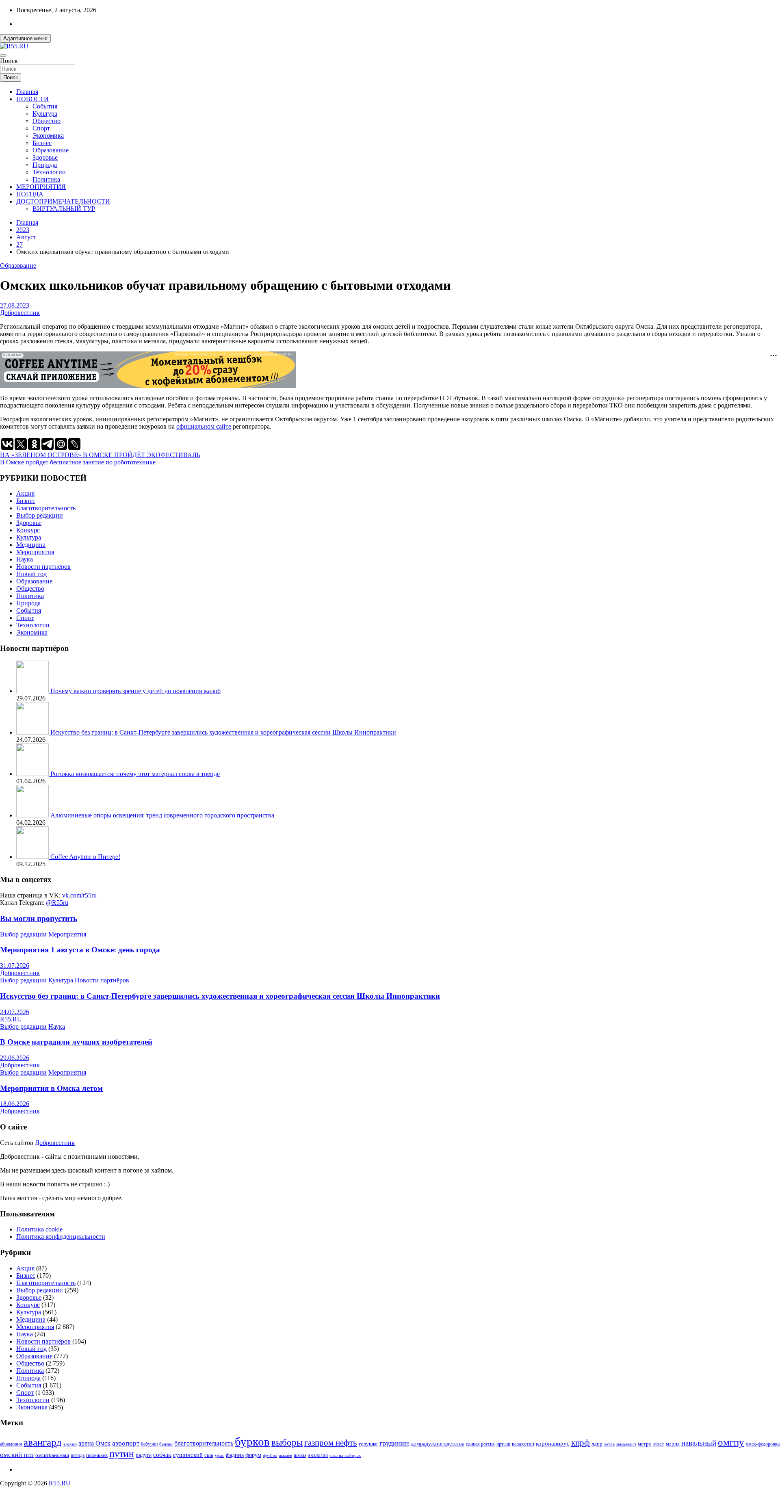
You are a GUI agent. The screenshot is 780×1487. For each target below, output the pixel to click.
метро (645, 1444)
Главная (27, 91)
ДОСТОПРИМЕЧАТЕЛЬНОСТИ (63, 201)
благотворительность (203, 1443)
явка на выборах (345, 1455)
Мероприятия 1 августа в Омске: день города (80, 949)
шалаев (285, 1455)
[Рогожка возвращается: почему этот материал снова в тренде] (33, 773)
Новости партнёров (43, 566)
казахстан (523, 1444)
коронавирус (553, 1443)
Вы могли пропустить (38, 918)
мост (658, 1444)
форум (253, 1455)
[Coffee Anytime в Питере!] (33, 856)
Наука (24, 559)
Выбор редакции (39, 515)
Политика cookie (39, 1229)
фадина (235, 1455)
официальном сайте (203, 426)
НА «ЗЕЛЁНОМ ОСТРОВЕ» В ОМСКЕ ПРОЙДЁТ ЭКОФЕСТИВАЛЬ (100, 454)
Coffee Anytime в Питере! (85, 856)
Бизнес (42, 142)
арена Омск (94, 1443)
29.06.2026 (14, 1057)
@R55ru (57, 902)
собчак (162, 1455)
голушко (368, 1444)
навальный (698, 1443)
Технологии (49, 172)
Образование (50, 150)
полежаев (97, 1455)
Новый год (31, 573)
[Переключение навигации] (3, 55)
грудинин (394, 1443)
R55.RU (11, 1019)
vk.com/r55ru (79, 895)
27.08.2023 (14, 305)
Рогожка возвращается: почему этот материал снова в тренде (135, 773)
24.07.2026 (14, 1011)
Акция (25, 493)
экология (318, 1455)
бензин (166, 1443)
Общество (46, 120)
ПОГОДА (29, 194)
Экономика (48, 135)
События (44, 106)
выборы (287, 1442)
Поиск (9, 60)
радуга (144, 1455)
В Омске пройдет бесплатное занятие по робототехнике (78, 462)
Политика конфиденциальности (60, 1236)
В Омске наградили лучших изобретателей (76, 1042)
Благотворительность (46, 508)
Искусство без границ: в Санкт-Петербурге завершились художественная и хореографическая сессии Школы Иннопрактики (223, 732)
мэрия (673, 1444)
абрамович (11, 1444)
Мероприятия (35, 551)
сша (208, 1455)
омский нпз (17, 1455)
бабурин (149, 1444)
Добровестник (20, 312)
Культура (44, 113)
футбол (270, 1455)
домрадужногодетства (437, 1444)
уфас (219, 1455)
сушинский (188, 1454)
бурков (252, 1441)
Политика (46, 179)
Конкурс (28, 530)
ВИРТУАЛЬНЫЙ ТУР (63, 208)
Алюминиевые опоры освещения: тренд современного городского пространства (162, 815)
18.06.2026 (14, 1103)
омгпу (731, 1442)
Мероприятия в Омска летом (51, 1088)
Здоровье (45, 157)
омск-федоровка (763, 1444)
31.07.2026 (14, 965)
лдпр (597, 1444)
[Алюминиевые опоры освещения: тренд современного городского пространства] (33, 815)
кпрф (580, 1443)
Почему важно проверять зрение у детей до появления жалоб (135, 690)
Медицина (31, 544)
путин (121, 1453)
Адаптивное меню (25, 38)
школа (300, 1455)
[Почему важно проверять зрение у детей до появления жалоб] (33, 690)
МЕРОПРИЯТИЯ (41, 186)
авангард (43, 1442)
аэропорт (125, 1443)
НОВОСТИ (32, 98)
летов (609, 1444)
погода (77, 1455)
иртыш (503, 1444)
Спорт (41, 128)
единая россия (480, 1444)
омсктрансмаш (52, 1455)
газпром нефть (330, 1443)
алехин (70, 1443)
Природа (44, 164)
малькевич (626, 1443)
